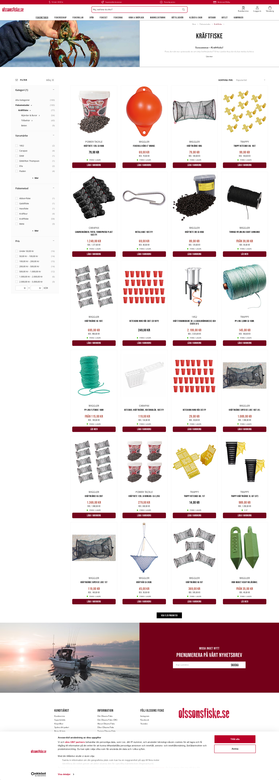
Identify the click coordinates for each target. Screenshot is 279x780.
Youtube (144, 723)
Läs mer (209, 56)
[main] (169, 354)
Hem (194, 24)
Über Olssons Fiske (105, 727)
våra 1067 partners (75, 742)
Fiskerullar (78, 17)
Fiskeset (104, 17)
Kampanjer (238, 17)
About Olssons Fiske (106, 723)
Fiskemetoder (42, 17)
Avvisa (235, 749)
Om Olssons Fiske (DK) (107, 720)
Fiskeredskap (60, 17)
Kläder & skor (195, 17)
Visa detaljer (64, 774)
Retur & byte (59, 731)
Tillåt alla (234, 739)
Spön (92, 17)
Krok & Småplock (136, 17)
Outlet (225, 17)
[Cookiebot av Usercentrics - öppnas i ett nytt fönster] (38, 774)
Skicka (235, 665)
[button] (251, 80)
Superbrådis (59, 720)
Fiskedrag (118, 17)
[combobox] (139, 9)
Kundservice (59, 716)
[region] (41, 349)
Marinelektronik (158, 17)
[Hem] (13, 9)
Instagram (144, 716)
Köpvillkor (58, 723)
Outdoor (212, 17)
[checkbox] (35, 105)
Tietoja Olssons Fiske (106, 731)
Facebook (144, 720)
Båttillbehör (177, 17)
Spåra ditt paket (61, 727)
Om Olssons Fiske (105, 716)
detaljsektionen (156, 767)
